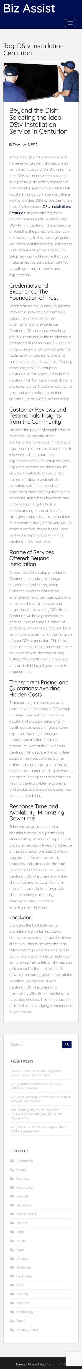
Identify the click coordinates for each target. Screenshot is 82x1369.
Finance (22, 1223)
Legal (20, 1250)
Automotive (24, 1161)
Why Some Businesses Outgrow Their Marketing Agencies (38, 1129)
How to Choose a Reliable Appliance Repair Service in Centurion (36, 1073)
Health (21, 1241)
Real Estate (24, 1276)
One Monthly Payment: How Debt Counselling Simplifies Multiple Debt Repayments (36, 1114)
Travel (20, 1321)
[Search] (67, 1044)
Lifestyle (22, 1258)
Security (22, 1294)
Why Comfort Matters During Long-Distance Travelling (36, 1086)
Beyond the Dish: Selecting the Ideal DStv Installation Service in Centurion (38, 120)
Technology (24, 1312)
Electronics (24, 1205)
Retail (20, 1285)
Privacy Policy (36, 1364)
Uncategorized (27, 1330)
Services (22, 1303)
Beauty (21, 1170)
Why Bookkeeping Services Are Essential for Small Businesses (40, 1099)
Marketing (23, 1267)
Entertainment (26, 1214)
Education (23, 1196)
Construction (25, 1187)
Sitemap (21, 1364)
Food (20, 1232)
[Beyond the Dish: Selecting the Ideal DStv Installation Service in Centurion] (41, 81)
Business (22, 1178)
